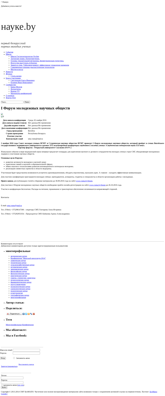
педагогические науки (20, 280)
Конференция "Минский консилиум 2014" (28, 258)
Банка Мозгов (16, 87)
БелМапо (153, 392)
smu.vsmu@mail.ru (14, 206)
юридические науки (19, 276)
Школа (8, 54)
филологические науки (20, 273)
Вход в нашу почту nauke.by (15, 369)
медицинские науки (19, 256)
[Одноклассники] (28, 313)
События (9, 52)
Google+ (4, 394)
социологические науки (20, 289)
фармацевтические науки (21, 282)
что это (21, 385)
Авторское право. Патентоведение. (25, 59)
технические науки (18, 263)
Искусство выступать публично (24, 63)
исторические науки (19, 267)
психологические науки (20, 287)
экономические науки (20, 269)
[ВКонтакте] (23, 313)
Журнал (9, 74)
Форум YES (11, 98)
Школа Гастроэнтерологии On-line (25, 56)
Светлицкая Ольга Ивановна (23, 80)
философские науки (19, 271)
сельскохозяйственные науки (22, 265)
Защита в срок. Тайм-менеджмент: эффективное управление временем (40, 65)
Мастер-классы (17, 69)
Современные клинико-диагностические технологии (32, 67)
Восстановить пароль (26, 364)
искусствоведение (18, 284)
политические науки (19, 291)
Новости (9, 72)
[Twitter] (26, 313)
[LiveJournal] (31, 313)
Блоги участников (13, 78)
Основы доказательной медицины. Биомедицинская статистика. (37, 61)
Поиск (27, 102)
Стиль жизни (16, 76)
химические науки (18, 260)
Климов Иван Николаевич (21, 82)
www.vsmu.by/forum (84, 181)
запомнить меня (10, 385)
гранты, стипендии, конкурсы (23, 278)
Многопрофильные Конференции (20, 325)
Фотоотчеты (16, 89)
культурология (17, 293)
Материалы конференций (21, 93)
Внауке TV (15, 91)
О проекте (10, 96)
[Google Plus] (33, 313)
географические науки (20, 295)
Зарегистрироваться (9, 366)
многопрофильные (18, 297)
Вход (3, 358)
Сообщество (11, 85)
